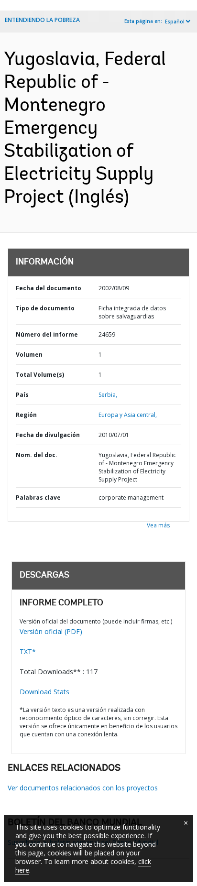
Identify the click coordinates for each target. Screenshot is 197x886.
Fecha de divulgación (48, 435)
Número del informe (47, 334)
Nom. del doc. (36, 455)
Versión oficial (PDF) (51, 631)
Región (26, 415)
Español (175, 21)
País (22, 395)
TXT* (28, 651)
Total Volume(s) (40, 375)
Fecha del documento (48, 288)
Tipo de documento (45, 308)
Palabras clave (38, 497)
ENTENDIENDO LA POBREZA (42, 20)
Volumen (29, 354)
